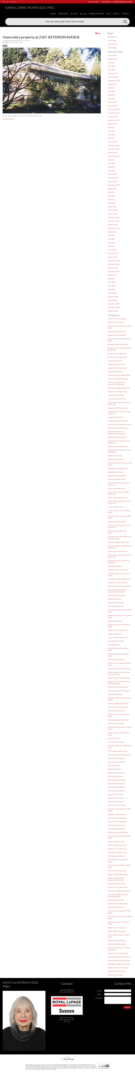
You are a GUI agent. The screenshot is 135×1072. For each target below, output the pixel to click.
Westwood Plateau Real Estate (119, 960)
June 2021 (111, 239)
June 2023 (111, 163)
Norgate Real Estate (115, 694)
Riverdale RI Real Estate (116, 784)
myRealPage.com (67, 1059)
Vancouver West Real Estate (118, 904)
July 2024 (111, 127)
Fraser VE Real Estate (116, 507)
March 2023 (112, 174)
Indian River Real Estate (116, 603)
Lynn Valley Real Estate (116, 641)
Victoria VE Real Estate (116, 907)
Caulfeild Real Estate (115, 371)
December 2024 (114, 109)
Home (53, 14)
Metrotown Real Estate (116, 659)
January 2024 (112, 142)
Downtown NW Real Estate (118, 428)
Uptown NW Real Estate (116, 884)
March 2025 (112, 102)
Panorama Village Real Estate (118, 720)
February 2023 (113, 178)
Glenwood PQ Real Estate (117, 522)
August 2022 (112, 189)
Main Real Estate (114, 645)
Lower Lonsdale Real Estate (118, 637)
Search (125, 21)
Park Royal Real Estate (116, 723)
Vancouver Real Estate (116, 900)
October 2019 (113, 311)
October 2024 (113, 117)
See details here (8, 119)
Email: (99, 994)
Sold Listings (112, 48)
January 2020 (112, 300)
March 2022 (112, 207)
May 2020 (111, 286)
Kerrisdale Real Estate (116, 606)
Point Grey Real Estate (116, 742)
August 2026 (112, 59)
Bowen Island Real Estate (117, 335)
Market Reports (96, 14)
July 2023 (111, 160)
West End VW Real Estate (117, 944)
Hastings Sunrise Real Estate (118, 570)
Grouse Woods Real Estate (117, 551)
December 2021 (114, 217)
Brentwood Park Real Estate (118, 344)
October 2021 (113, 225)
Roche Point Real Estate (116, 787)
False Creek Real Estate (116, 488)
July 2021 (111, 235)
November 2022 (114, 185)
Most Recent (112, 55)
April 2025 (111, 99)
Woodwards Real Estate (116, 971)
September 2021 (114, 228)
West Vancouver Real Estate (118, 953)
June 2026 (111, 66)
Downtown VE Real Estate (117, 437)
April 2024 (111, 138)
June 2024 (111, 131)
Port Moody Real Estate (116, 758)
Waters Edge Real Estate (117, 931)
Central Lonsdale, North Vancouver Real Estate (116, 383)
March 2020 (112, 293)
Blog (108, 14)
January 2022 (112, 214)
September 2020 (114, 271)
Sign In (5, 2)
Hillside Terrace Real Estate (117, 583)
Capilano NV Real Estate (116, 364)
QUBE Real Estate (114, 769)
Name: (99, 991)
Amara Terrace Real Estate (117, 319)
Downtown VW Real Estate (117, 446)
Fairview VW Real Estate (117, 479)
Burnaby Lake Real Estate (117, 353)
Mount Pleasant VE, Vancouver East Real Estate (119, 673)
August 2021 (112, 232)
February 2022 (113, 210)
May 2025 (111, 95)
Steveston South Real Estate (118, 832)
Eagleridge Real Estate (116, 472)
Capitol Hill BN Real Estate (117, 368)
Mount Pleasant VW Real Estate (119, 678)
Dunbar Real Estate (115, 456)
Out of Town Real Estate (116, 711)
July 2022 (111, 192)
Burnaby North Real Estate (117, 357)
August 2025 (112, 84)
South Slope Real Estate (116, 829)
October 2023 (113, 153)
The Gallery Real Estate (116, 856)
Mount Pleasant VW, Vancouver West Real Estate (119, 682)
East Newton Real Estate (117, 476)
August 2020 (112, 275)
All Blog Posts (112, 37)
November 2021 (114, 221)
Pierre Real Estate (114, 738)
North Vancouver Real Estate (118, 707)
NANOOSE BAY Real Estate (118, 687)
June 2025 (111, 91)
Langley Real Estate (115, 634)
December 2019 (114, 304)
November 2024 (114, 113)
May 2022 (111, 199)
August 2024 (112, 124)
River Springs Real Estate (117, 780)
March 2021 (112, 250)
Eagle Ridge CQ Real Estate (117, 468)
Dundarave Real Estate (16, 43)
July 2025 (111, 88)
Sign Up (13, 2)
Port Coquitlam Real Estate (117, 751)
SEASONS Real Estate (116, 802)
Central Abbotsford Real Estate (119, 375)
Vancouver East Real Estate (118, 887)
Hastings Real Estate (115, 566)
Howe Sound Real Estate (117, 595)
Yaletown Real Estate (115, 975)
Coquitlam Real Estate (116, 417)
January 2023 (112, 181)
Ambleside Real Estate (116, 322)
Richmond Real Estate (115, 776)
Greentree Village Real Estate (118, 542)
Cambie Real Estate (115, 361)
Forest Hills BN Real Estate (117, 498)
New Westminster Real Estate (119, 691)
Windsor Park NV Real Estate (118, 968)
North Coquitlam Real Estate (118, 703)
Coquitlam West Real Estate (118, 421)
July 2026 (111, 63)
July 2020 (111, 279)
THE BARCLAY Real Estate (117, 852)
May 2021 (111, 243)
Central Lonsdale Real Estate (118, 379)
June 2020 (111, 282)
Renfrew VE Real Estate (116, 773)
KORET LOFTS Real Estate (117, 630)
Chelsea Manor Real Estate (117, 392)
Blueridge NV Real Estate (117, 331)
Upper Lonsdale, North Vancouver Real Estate (116, 879)
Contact (125, 14)
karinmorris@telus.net (67, 994)
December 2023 (114, 145)
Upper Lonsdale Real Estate (118, 874)
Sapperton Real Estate (116, 798)
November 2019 (114, 307)
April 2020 (111, 289)
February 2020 (113, 297)
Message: (98, 998)
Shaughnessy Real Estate (116, 814)
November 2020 (114, 264)
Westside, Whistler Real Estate (119, 957)
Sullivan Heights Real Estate (117, 845)
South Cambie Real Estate (117, 818)
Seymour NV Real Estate (117, 805)
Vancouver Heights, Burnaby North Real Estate (118, 895)
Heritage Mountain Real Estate (119, 579)
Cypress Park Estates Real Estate (120, 424)
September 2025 (114, 81)
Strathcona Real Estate (116, 842)
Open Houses (113, 44)
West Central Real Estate (117, 940)
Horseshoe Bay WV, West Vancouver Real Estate (117, 591)
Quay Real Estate (114, 766)
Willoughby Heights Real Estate (119, 964)
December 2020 (114, 261)
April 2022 (111, 203)
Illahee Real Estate (114, 599)
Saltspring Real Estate (115, 794)
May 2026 (111, 70)
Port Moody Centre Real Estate (119, 755)
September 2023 (114, 156)
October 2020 (113, 268)
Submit (127, 1007)
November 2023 (114, 149)
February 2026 (113, 73)
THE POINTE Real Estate (117, 871)
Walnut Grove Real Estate (117, 928)
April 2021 (111, 246)
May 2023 (111, 167)
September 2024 (114, 120)
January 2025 (112, 106)
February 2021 (113, 253)
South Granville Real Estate (117, 822)
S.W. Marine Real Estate (116, 791)
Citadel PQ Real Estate (116, 395)
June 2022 (111, 196)
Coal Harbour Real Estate (117, 399)
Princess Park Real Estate (117, 762)
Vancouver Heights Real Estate (119, 891)
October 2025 (113, 77)
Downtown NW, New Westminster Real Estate (117, 433)
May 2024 (111, 135)
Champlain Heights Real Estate (119, 388)
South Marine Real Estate (117, 825)
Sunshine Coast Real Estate (117, 849)
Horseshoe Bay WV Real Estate (119, 586)
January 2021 (112, 257)
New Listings (112, 40)
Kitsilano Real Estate (115, 621)
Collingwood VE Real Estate (117, 408)
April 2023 (111, 171)
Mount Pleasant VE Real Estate (119, 669)
